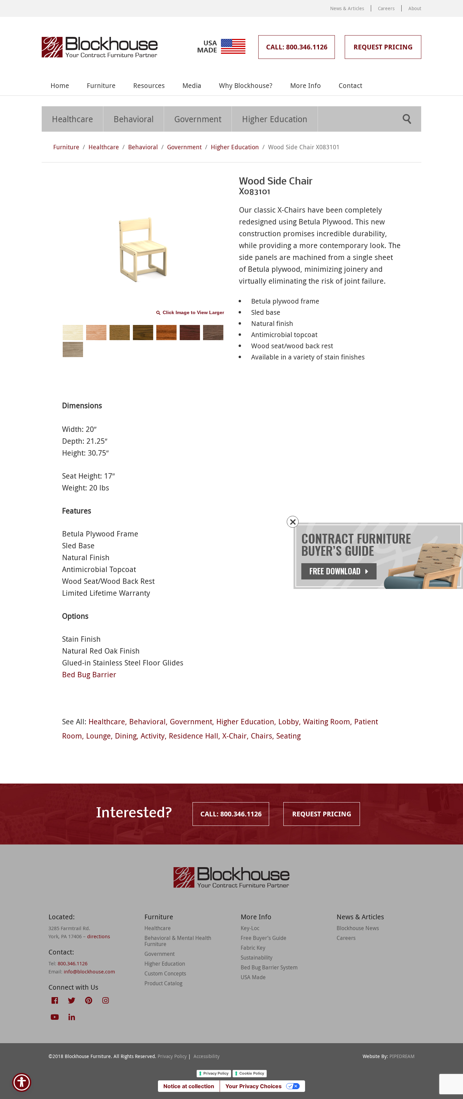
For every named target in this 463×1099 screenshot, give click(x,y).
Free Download (336, 571)
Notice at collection (188, 1086)
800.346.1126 (72, 963)
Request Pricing (383, 46)
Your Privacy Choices (253, 1086)
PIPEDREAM (402, 1056)
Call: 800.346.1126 (296, 46)
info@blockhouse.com (89, 971)
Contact (350, 85)
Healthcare (72, 119)
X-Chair (234, 736)
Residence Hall (193, 736)
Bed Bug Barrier (89, 674)
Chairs (261, 736)
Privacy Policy (172, 1056)
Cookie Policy (251, 1073)
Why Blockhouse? (246, 85)
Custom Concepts (165, 973)
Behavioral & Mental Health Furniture (177, 941)
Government (197, 119)
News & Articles (347, 8)
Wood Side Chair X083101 (304, 147)
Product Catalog (163, 983)
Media (191, 85)
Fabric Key (253, 947)
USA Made (253, 977)
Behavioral (134, 119)
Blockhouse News (358, 928)
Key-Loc (250, 928)
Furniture (101, 85)
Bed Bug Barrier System (269, 967)
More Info (305, 85)
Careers (386, 8)
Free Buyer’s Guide (263, 938)
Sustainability (257, 957)
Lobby (288, 721)
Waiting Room (326, 721)
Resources (149, 85)
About (414, 8)
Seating (288, 736)
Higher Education (274, 119)
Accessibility (207, 1056)
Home (60, 85)
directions (98, 936)
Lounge (98, 736)
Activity (153, 736)
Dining (126, 736)
